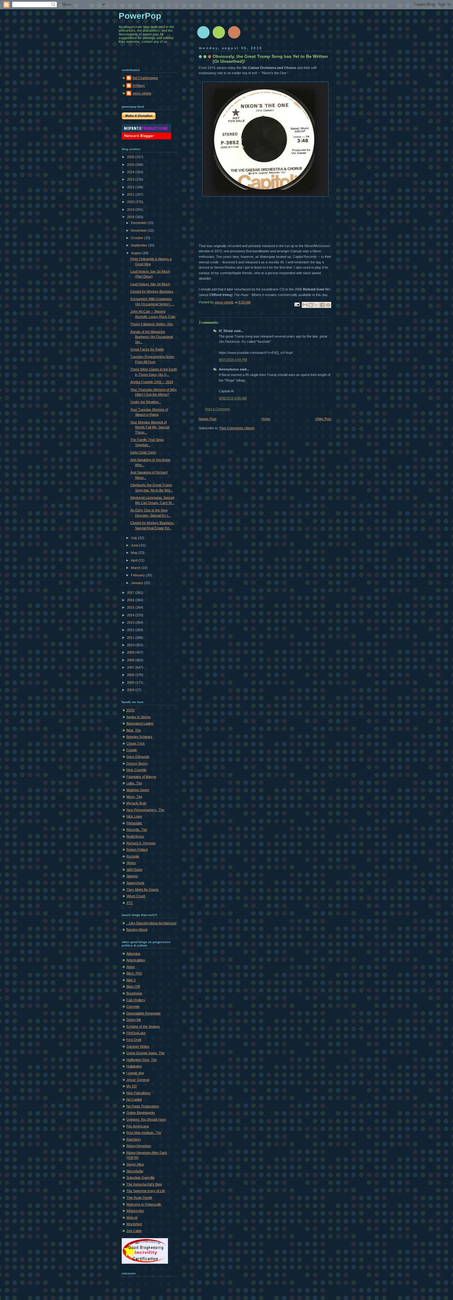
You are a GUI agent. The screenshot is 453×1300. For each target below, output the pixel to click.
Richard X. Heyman (141, 843)
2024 (131, 172)
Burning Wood (136, 929)
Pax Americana (137, 1126)
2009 (131, 652)
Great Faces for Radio (147, 349)
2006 (131, 675)
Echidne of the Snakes (143, 1026)
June (135, 545)
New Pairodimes (138, 1093)
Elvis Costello (136, 770)
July (134, 538)
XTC (129, 903)
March (136, 568)
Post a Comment (217, 409)
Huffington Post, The (141, 1060)
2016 (131, 600)
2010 (131, 645)
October (137, 238)
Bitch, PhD (134, 973)
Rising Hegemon (138, 1146)
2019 (131, 209)
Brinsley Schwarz (139, 736)
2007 (131, 667)
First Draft (133, 1040)
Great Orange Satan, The (145, 1053)
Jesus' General (137, 1080)
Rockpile (132, 856)
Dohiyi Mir (133, 1020)
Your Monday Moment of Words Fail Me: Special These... (149, 427)
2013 (131, 622)
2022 (131, 187)
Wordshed (134, 1224)
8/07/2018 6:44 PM (233, 360)
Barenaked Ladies (139, 723)
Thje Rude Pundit (139, 1197)
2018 (131, 217)
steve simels (142, 93)
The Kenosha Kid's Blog (144, 1184)
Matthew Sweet (137, 790)
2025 (131, 164)
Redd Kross (135, 836)
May (134, 552)
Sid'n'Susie (134, 869)
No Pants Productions (142, 1106)
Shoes (131, 863)
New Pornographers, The (145, 810)
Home (265, 419)
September (139, 245)
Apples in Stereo (138, 717)
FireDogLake (136, 1033)
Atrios (130, 967)
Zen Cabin (134, 1231)
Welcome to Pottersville (143, 1204)
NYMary (139, 85)
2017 (131, 592)
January (137, 583)
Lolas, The (134, 783)
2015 (131, 607)
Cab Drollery (135, 1000)
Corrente (133, 1006)
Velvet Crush (135, 896)
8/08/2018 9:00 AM (233, 398)
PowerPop (140, 16)
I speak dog (135, 1073)
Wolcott (131, 1217)
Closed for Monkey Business (151, 291)
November (139, 230)
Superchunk (135, 883)
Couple (131, 750)
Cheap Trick (135, 743)
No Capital (134, 1099)
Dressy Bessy (137, 763)
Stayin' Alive (135, 1164)
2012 (131, 630)
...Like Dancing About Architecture (151, 923)
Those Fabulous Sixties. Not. (151, 324)
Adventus (133, 953)
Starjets (132, 876)
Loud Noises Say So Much (150, 284)
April (134, 560)
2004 (131, 690)
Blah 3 (131, 980)
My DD (131, 1086)
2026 (131, 157)
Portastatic (134, 823)
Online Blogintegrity (140, 1112)
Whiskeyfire (135, 1211)
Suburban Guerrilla (140, 1177)
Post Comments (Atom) (237, 428)
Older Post (323, 419)
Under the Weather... (145, 402)
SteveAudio (134, 1171)
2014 (131, 615)
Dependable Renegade (143, 1013)
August (136, 253)
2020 (131, 202)
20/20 (130, 710)
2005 (131, 682)
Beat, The (133, 730)
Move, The (134, 796)
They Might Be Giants (142, 889)
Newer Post (207, 419)
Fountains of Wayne (141, 776)
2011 (131, 637)
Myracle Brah (136, 803)
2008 (131, 660)
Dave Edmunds (137, 756)
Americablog (135, 960)
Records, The (136, 829)
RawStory (133, 1139)
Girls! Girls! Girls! (143, 452)
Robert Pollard (137, 849)
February (138, 575)
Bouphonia (134, 993)
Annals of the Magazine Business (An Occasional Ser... (151, 337)
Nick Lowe (134, 816)
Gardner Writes (137, 1046)
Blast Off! (133, 986)
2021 (131, 194)
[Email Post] (296, 304)
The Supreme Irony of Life (145, 1191)
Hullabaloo (134, 1066)
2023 (131, 179)
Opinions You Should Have (146, 1119)
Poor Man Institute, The (143, 1132)
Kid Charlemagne (145, 78)
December (139, 223)
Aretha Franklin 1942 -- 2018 (151, 382)
